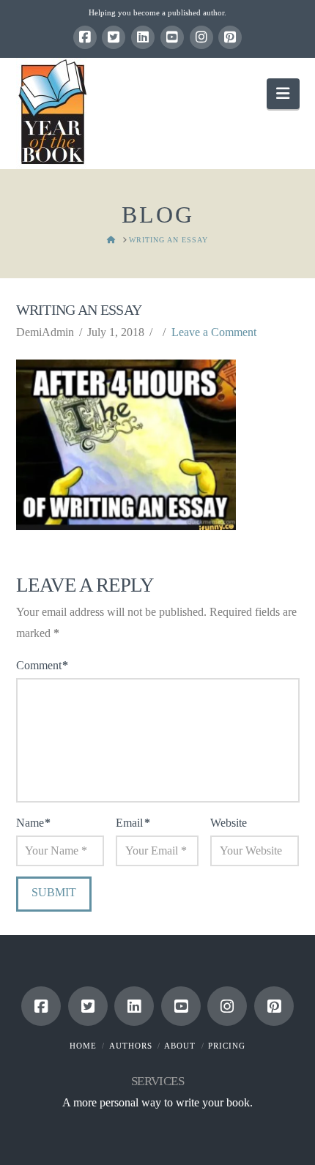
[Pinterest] (230, 37)
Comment (42, 665)
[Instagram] (201, 37)
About (180, 1045)
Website (228, 822)
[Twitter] (113, 37)
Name (33, 822)
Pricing (226, 1045)
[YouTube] (172, 37)
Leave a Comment (213, 332)
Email (132, 822)
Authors (130, 1045)
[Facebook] (85, 37)
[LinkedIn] (143, 37)
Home (83, 1045)
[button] (283, 93)
